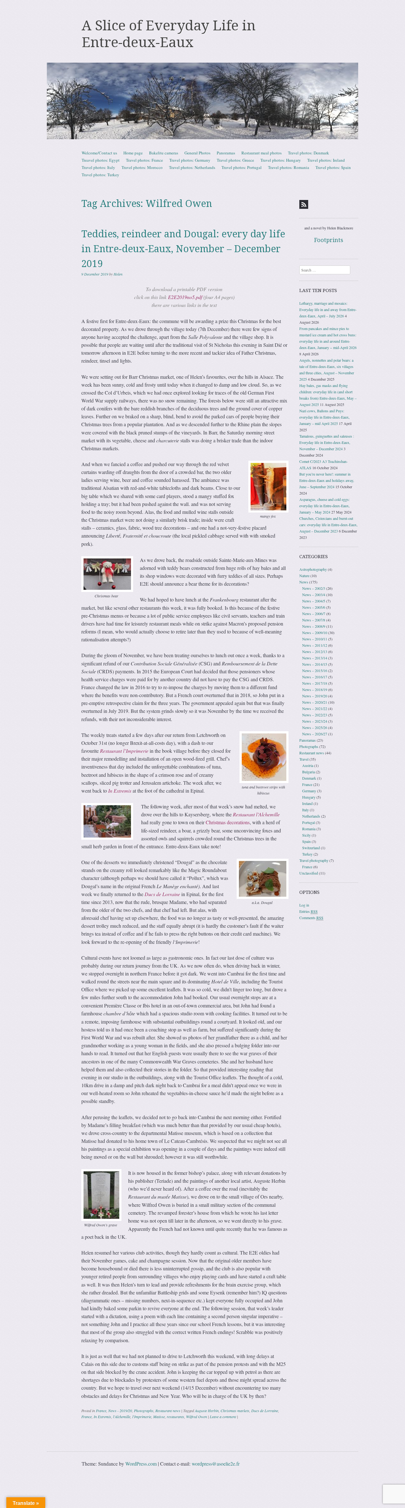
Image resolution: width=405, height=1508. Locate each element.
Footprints (328, 240)
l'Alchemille (121, 1416)
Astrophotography (313, 569)
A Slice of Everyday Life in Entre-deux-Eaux (169, 34)
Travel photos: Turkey (100, 175)
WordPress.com (141, 1463)
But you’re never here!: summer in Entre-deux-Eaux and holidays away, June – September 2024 (326, 480)
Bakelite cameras (163, 153)
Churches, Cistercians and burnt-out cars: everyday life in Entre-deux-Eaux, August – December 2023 (328, 524)
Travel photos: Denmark (308, 153)
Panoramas (226, 153)
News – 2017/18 (314, 683)
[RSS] (303, 204)
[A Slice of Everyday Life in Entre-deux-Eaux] (202, 101)
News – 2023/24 (314, 721)
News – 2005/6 (313, 607)
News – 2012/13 (314, 651)
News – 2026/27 (314, 733)
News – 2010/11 (314, 638)
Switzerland (311, 847)
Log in (304, 904)
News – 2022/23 (314, 714)
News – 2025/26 (314, 727)
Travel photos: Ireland (326, 160)
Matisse (159, 1416)
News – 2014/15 (314, 664)
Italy (305, 809)
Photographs (143, 1410)
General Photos (197, 153)
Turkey (307, 854)
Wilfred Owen (196, 1416)
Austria (307, 765)
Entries (308, 911)
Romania (308, 828)
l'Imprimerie (141, 1416)
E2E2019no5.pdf (185, 297)
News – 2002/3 (313, 588)
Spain (306, 841)
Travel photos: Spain (333, 167)
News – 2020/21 (314, 702)
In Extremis (102, 1416)
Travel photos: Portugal (241, 167)
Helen (118, 274)
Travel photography (313, 860)
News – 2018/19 (314, 689)
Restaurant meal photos (261, 153)
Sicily (306, 835)
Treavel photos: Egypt (101, 160)
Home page (133, 153)
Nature (304, 575)
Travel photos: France (144, 160)
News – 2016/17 (314, 676)
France (101, 1410)
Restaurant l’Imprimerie (125, 750)
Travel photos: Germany (189, 160)
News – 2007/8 (313, 619)
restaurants (175, 1416)
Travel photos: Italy (98, 167)
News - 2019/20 (120, 1410)
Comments (311, 917)
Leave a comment (223, 1416)
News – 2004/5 (313, 600)
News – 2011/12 (314, 645)
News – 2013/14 (314, 657)
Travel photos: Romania (288, 167)
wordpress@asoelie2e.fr (216, 1463)
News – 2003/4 (313, 594)
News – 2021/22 (314, 708)
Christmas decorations (228, 822)
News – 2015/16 (314, 670)
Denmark (309, 778)
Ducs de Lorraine (264, 1410)
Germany (309, 790)
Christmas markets (235, 1410)
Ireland (307, 803)
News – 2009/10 (314, 632)
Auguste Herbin (207, 1410)
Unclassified (308, 873)
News (303, 581)
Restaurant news (167, 1410)
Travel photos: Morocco (142, 167)
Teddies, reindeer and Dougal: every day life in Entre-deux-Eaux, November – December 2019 (183, 248)
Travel (303, 759)
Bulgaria (308, 771)
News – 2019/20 (314, 695)
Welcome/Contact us (99, 153)
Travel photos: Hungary (280, 160)
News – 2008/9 (313, 626)
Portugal (308, 822)
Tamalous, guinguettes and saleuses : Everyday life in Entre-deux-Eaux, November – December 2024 (326, 442)
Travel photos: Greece (235, 160)
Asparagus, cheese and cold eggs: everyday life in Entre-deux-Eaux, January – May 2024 (324, 505)
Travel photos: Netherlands (192, 167)
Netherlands (311, 816)
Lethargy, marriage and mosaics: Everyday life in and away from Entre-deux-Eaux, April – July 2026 (328, 309)
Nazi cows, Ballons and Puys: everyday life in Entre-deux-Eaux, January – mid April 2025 (324, 417)
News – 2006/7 (313, 613)
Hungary (308, 797)
